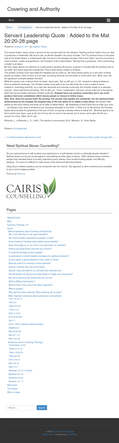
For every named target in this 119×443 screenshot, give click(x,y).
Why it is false (13, 392)
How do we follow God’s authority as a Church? (30, 248)
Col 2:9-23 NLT (16, 316)
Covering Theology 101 (18, 224)
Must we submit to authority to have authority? (30, 263)
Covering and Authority (33, 8)
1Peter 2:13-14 (15, 348)
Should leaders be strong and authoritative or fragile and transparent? (41, 274)
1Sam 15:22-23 (16, 352)
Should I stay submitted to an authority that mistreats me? (35, 270)
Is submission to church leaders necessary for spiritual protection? (39, 255)
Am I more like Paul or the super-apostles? (28, 234)
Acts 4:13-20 (14, 313)
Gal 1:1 (12, 320)
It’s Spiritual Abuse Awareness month (22, 137)
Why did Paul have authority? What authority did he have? (35, 292)
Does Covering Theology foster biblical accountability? (33, 241)
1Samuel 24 (14, 355)
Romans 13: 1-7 (16, 381)
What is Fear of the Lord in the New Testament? (31, 284)
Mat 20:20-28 (15, 331)
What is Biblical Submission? (22, 281)
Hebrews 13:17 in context (20, 370)
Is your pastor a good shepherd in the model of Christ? (34, 259)
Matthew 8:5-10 (16, 374)
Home (9, 27)
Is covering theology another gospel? (26, 252)
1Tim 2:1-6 (14, 309)
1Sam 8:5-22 (15, 305)
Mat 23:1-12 (14, 334)
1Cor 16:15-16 (15, 298)
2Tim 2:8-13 (14, 359)
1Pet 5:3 (12, 302)
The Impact (12, 388)
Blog (9, 221)
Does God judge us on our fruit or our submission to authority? (37, 245)
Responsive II (48, 434)
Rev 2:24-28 (14, 338)
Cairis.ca (21, 173)
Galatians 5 (14, 327)
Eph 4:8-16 (14, 363)
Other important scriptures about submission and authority (34, 295)
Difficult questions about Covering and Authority (30, 231)
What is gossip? (16, 288)
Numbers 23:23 (16, 377)
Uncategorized (25, 27)
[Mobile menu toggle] (108, 20)
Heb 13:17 (13, 366)
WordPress (72, 434)
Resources (12, 384)
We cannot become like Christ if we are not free (30, 277)
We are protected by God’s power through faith (92, 137)
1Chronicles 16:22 (17, 345)
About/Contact (13, 217)
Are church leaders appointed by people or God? (31, 237)
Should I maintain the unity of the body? (27, 266)
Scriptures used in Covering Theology (25, 342)
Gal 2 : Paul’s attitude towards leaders (26, 324)
